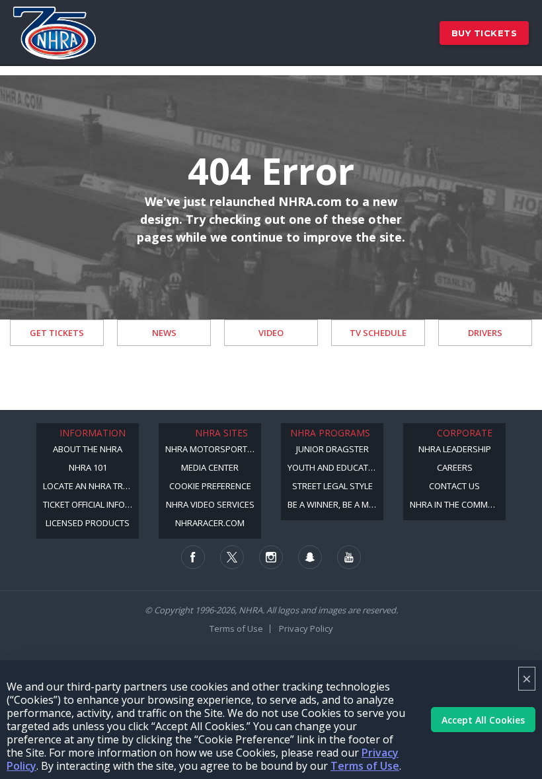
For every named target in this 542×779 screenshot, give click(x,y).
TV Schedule (378, 333)
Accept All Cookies (483, 720)
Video (271, 333)
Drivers (485, 333)
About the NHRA (87, 449)
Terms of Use (364, 766)
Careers (455, 467)
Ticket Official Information (91, 504)
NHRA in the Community (458, 504)
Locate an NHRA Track (91, 486)
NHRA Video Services (210, 504)
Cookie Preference (210, 486)
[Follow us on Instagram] (271, 557)
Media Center (210, 467)
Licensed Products (88, 523)
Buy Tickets (484, 33)
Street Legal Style (332, 486)
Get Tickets (57, 333)
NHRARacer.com (210, 523)
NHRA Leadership (454, 449)
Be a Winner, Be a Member (335, 504)
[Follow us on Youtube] (349, 557)
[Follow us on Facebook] (193, 557)
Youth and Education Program (335, 467)
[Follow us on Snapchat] (310, 557)
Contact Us (454, 486)
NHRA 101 (88, 467)
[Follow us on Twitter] (232, 557)
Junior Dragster (332, 449)
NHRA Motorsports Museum (213, 449)
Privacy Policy (306, 628)
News (164, 333)
